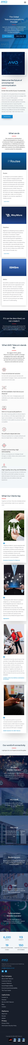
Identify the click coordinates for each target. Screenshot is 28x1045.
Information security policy (9, 1025)
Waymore (4, 1013)
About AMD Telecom (7, 978)
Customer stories (6, 981)
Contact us (5, 997)
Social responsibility (7, 985)
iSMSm (4, 1018)
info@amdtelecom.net (8, 968)
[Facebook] (3, 971)
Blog (3, 1004)
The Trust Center (6, 990)
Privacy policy (5, 1023)
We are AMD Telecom (8, 1002)
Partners (4, 999)
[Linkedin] (6, 971)
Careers (4, 1006)
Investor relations (7, 983)
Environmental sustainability (9, 988)
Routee (4, 1016)
